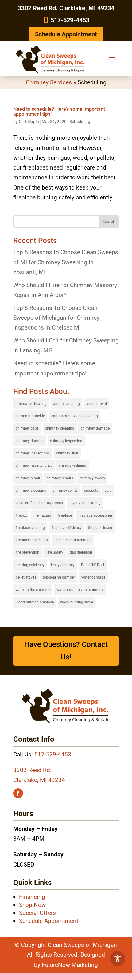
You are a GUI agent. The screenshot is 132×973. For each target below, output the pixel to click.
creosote (91, 490)
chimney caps (27, 428)
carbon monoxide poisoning (74, 416)
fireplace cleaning (30, 528)
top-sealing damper (59, 577)
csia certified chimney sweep (39, 503)
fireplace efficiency (66, 528)
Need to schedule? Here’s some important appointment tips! (59, 111)
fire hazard (42, 515)
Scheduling (79, 121)
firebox (21, 515)
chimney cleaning (59, 428)
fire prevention (27, 552)
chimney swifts (65, 490)
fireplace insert (100, 528)
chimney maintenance (34, 465)
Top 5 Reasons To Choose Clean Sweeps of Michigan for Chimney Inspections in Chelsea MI (56, 317)
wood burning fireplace (35, 602)
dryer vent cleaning (85, 503)
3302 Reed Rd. (32, 770)
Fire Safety (54, 552)
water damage (93, 577)
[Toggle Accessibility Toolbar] (117, 958)
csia (108, 490)
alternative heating (31, 404)
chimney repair (28, 478)
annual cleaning (66, 404)
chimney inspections (33, 453)
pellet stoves (26, 577)
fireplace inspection (32, 540)
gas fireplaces (81, 552)
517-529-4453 (70, 20)
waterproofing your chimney (79, 589)
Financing (32, 896)
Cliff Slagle (29, 121)
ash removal (96, 404)
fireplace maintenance (72, 540)
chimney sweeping (31, 490)
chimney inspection (66, 441)
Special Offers (37, 912)
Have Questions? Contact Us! (66, 650)
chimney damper (30, 441)
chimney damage (95, 428)
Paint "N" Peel (92, 565)
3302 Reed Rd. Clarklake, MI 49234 (66, 8)
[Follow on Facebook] (18, 793)
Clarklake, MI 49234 (39, 779)
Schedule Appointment (66, 34)
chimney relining (72, 465)
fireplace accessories (95, 515)
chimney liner (67, 453)
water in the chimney (33, 589)
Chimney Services (49, 82)
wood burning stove (76, 602)
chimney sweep (92, 478)
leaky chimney (63, 565)
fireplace (65, 515)
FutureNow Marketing (70, 964)
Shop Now (32, 904)
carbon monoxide (30, 416)
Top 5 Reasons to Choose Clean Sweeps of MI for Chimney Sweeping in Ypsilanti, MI (65, 262)
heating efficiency (30, 565)
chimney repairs (60, 478)
